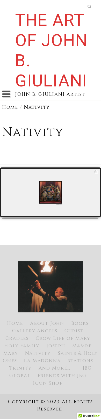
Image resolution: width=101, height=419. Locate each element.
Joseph (55, 346)
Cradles (17, 338)
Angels (47, 331)
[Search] (90, 6)
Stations (80, 360)
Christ (74, 331)
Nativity (38, 353)
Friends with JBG (62, 375)
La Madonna (42, 360)
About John (47, 323)
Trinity (20, 368)
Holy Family (21, 346)
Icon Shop (48, 383)
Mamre (82, 346)
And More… (54, 368)
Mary (10, 353)
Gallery (23, 331)
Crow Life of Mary (63, 338)
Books (80, 323)
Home (10, 107)
